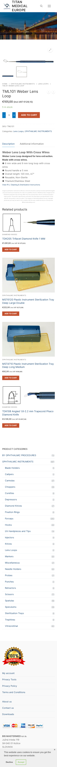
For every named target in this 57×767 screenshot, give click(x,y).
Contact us (8, 707)
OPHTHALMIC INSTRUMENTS (23, 84)
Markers (9, 556)
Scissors (9, 594)
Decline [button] (9, 762)
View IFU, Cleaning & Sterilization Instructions (21, 185)
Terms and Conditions (13, 692)
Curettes (9, 493)
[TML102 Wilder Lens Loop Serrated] (53, 92)
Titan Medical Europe (20, 6)
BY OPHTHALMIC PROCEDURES (19, 455)
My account (8, 673)
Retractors (10, 588)
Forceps (9, 518)
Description (8, 143)
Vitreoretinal (11, 626)
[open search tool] (41, 6)
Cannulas (10, 480)
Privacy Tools (9, 679)
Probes (8, 575)
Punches (9, 581)
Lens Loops (43, 84)
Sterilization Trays (14, 613)
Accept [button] (21, 762)
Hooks (8, 524)
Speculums (10, 607)
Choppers (10, 486)
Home (4, 84)
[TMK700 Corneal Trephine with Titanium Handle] (48, 92)
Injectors (9, 537)
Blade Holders (12, 468)
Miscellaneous (12, 562)
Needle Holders (13, 569)
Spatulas (9, 600)
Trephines (10, 619)
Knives (8, 543)
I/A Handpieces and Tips (18, 531)
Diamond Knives (13, 505)
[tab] (8, 144)
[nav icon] (49, 6)
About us (7, 701)
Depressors (11, 499)
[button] (50, 49)
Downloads (8, 714)
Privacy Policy (9, 686)
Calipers (9, 474)
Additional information (32, 143)
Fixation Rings (12, 512)
